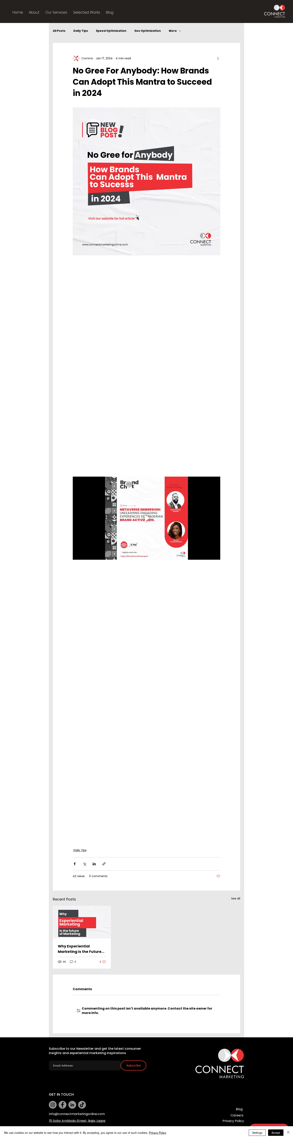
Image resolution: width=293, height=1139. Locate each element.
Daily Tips (80, 31)
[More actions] (217, 58)
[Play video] (146, 518)
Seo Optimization (147, 31)
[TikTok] (82, 1105)
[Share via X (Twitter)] (84, 864)
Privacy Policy (157, 1133)
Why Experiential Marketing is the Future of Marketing (79, 949)
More (173, 31)
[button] (56, 12)
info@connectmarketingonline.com (77, 1114)
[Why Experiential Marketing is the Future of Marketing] (82, 922)
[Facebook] (62, 1105)
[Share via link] (104, 864)
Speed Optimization (111, 31)
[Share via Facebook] (75, 864)
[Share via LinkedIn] (94, 864)
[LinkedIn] (72, 1105)
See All (235, 898)
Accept (275, 1133)
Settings (257, 1133)
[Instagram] (53, 1105)
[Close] (288, 1132)
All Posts (59, 31)
